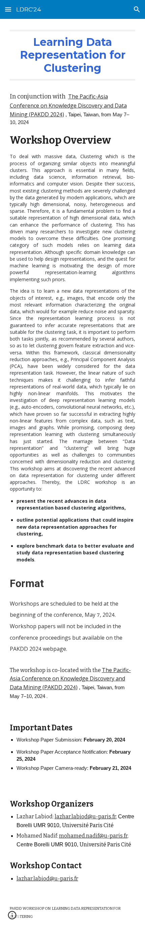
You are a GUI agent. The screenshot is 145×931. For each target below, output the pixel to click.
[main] (72, 365)
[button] (8, 9)
